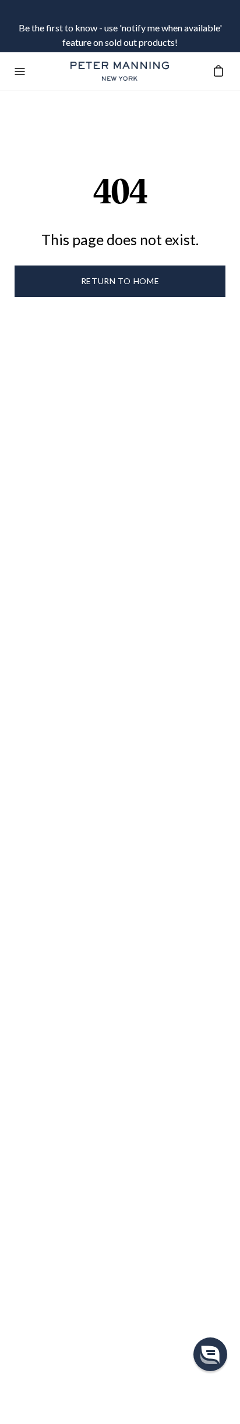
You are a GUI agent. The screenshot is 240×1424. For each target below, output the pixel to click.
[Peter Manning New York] (120, 71)
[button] (210, 1354)
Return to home (120, 281)
